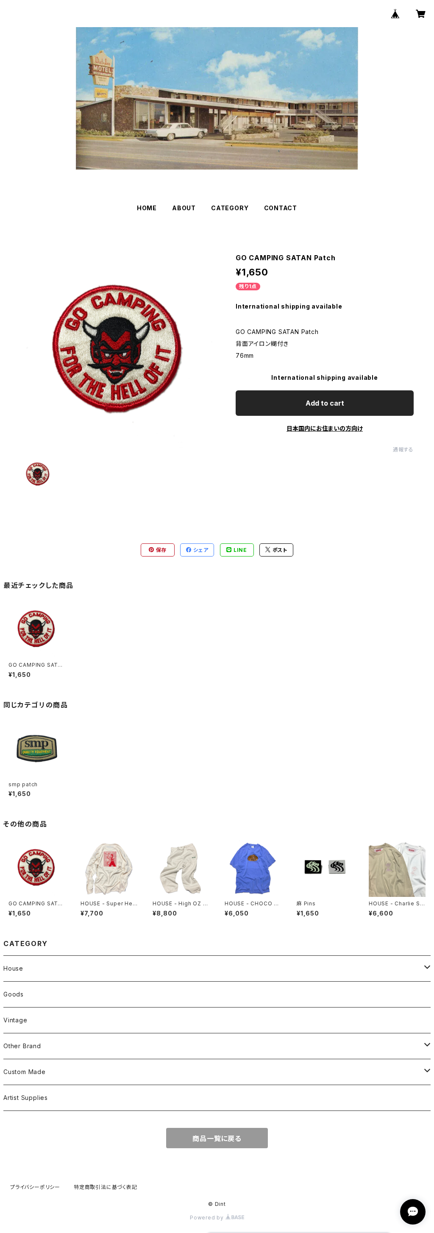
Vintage (15, 1020)
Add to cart (325, 403)
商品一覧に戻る (217, 1138)
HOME (147, 208)
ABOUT (184, 208)
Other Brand (22, 1045)
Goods (13, 994)
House (13, 968)
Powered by (207, 1217)
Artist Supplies (25, 1097)
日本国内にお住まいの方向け (325, 428)
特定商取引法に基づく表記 (105, 1187)
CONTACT (281, 208)
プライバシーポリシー (35, 1187)
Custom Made (24, 1071)
